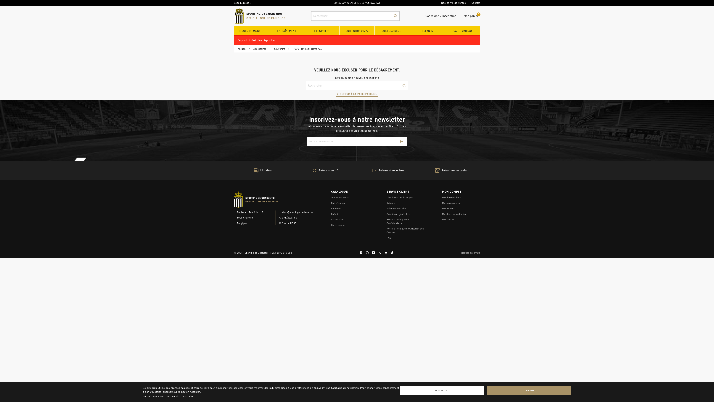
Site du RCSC (289, 223)
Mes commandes (451, 203)
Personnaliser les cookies (180, 396)
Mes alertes (448, 219)
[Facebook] (361, 252)
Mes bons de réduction (454, 214)
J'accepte (529, 390)
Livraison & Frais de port (400, 197)
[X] (380, 252)
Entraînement (338, 203)
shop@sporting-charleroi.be (297, 212)
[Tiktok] (392, 252)
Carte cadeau (338, 225)
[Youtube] (386, 252)
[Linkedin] (373, 252)
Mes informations (451, 197)
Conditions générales (398, 214)
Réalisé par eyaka (470, 252)
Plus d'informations (154, 396)
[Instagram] (367, 252)
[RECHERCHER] (395, 16)
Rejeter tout (442, 390)
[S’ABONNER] (401, 141)
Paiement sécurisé (396, 208)
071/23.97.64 (289, 217)
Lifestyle (336, 208)
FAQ (389, 237)
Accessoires (337, 219)
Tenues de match (340, 197)
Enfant (334, 214)
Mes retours (448, 208)
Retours (391, 203)
